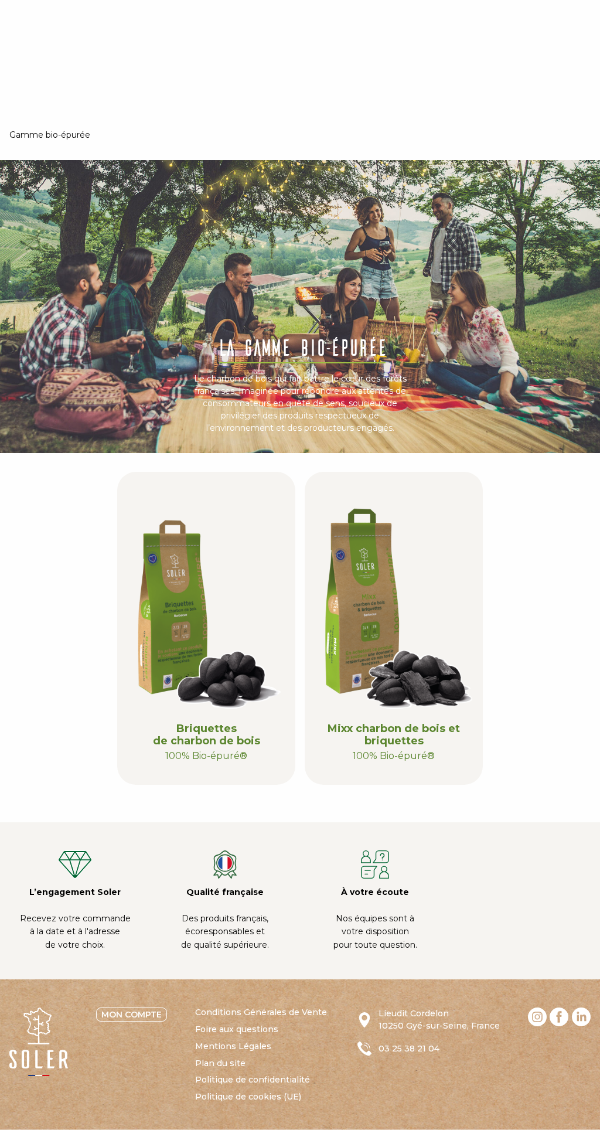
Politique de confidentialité (252, 1079)
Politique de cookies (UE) (248, 1096)
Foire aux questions (236, 1029)
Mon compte (131, 1014)
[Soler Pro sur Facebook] (559, 1017)
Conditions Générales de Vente (261, 1012)
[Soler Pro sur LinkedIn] (581, 1017)
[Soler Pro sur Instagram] (537, 1017)
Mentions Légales (233, 1046)
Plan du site (220, 1063)
